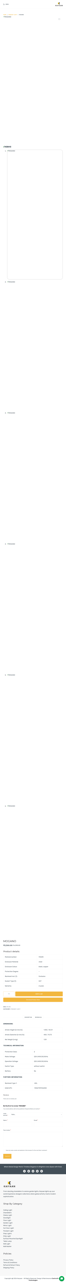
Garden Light (7, 1223)
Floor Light (7, 1220)
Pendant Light (15, 1009)
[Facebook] (24, 1171)
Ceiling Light (7, 1210)
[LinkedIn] (41, 1171)
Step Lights (7, 1233)
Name (5, 1120)
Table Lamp (7, 1241)
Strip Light (7, 1236)
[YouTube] (37, 1171)
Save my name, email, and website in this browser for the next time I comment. (26, 1150)
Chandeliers (7, 1213)
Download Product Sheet (33, 999)
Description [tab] (28, 1017)
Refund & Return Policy (11, 1265)
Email (36, 1120)
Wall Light (6, 1244)
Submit (7, 1156)
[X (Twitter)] (28, 1171)
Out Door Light (8, 1228)
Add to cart (39, 994)
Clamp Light (7, 1215)
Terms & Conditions (10, 1262)
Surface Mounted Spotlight (13, 1239)
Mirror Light (7, 1225)
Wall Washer (7, 1246)
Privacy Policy (8, 1260)
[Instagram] (33, 1171)
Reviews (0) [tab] (38, 1017)
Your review (7, 1130)
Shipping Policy (8, 1268)
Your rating (5, 1114)
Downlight (7, 1218)
